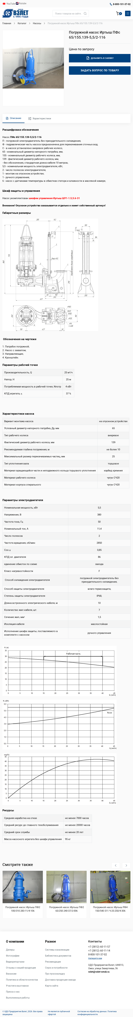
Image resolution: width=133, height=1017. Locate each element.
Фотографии (12, 955)
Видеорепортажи (15, 961)
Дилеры (10, 949)
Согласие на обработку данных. (92, 1011)
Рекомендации (53, 961)
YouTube (11, 3)
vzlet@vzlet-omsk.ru (98, 971)
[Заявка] (118, 14)
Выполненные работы (18, 997)
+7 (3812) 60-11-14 (99, 950)
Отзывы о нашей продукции (21, 967)
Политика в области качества (22, 979)
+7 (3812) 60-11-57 (99, 946)
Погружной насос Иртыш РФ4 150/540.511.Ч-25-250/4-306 (110, 909)
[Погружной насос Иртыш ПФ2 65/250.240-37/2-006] (66, 887)
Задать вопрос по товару (100, 70)
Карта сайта (51, 985)
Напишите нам (95, 958)
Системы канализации (57, 949)
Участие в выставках (17, 985)
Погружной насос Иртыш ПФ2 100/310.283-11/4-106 (22, 909)
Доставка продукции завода (60, 979)
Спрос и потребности (56, 967)
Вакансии (11, 973)
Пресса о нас (13, 991)
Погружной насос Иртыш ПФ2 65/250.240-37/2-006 (66, 909)
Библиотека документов (58, 955)
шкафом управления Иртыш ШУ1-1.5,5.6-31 (54, 198)
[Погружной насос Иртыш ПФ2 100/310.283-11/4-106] (23, 887)
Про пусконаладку (55, 973)
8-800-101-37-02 (122, 4)
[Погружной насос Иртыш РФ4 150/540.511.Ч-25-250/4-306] (110, 887)
